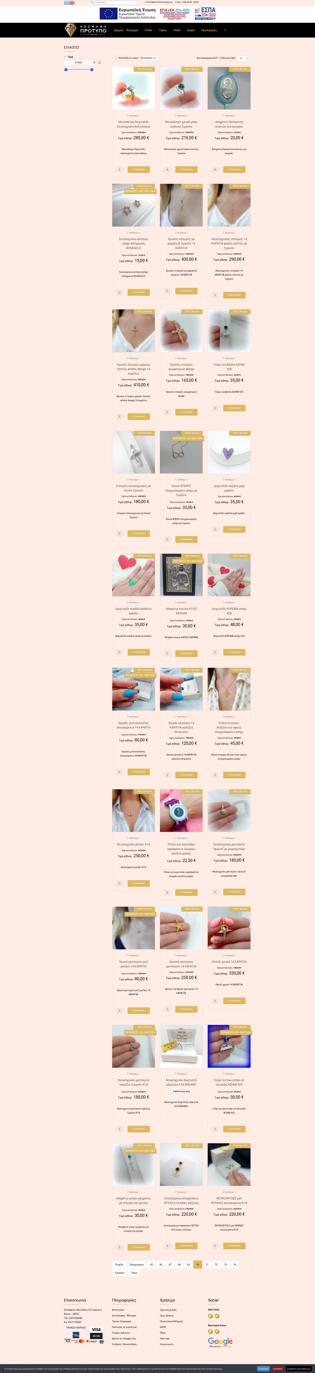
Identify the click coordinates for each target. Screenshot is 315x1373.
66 (161, 1264)
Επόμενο (119, 1273)
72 (216, 1264)
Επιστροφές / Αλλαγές (124, 1315)
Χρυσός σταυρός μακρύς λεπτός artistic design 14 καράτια (133, 369)
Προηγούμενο (137, 1264)
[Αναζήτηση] (99, 63)
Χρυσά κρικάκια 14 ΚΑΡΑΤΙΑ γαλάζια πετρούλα (181, 727)
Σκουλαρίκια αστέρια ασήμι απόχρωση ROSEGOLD (133, 243)
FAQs (162, 1333)
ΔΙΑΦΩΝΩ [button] (277, 1368)
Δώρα (191, 30)
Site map (164, 1338)
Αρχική (118, 30)
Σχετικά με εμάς (168, 1310)
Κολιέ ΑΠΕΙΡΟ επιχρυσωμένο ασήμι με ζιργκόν (181, 490)
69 (188, 1264)
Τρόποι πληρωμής (121, 1321)
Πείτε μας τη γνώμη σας (124, 1327)
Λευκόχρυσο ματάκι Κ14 (133, 844)
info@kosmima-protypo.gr (160, 2)
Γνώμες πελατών (121, 1333)
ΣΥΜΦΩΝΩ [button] (263, 1368)
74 (234, 1264)
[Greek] (66, 2)
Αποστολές (118, 1310)
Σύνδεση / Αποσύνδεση (124, 1344)
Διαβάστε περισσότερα (298, 1368)
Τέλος (134, 1273)
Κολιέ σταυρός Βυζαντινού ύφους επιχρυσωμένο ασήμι (229, 727)
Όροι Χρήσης (167, 1315)
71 (207, 1264)
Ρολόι (148, 30)
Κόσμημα (132, 30)
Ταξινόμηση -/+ (148, 58)
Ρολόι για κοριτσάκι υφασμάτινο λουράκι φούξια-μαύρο (181, 849)
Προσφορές (209, 30)
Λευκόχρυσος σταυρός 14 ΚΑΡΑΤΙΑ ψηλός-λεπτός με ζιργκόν (229, 243)
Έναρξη (119, 1264)
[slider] (66, 69)
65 (151, 1264)
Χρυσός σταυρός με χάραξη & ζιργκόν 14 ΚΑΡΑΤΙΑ (181, 243)
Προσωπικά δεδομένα (171, 1321)
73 (225, 1264)
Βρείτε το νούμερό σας (124, 1338)
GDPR (163, 1327)
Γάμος (163, 30)
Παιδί (177, 30)
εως (80, 62)
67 (170, 1264)
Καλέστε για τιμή (181, 1091)
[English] (71, 2)
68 (179, 1264)
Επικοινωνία (166, 1344)
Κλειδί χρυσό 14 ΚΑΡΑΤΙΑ (229, 961)
